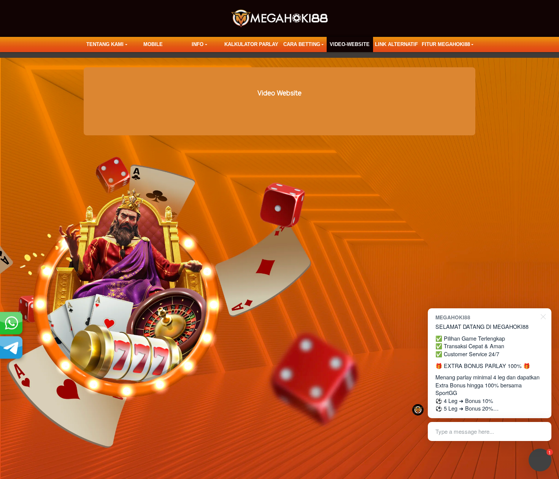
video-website (350, 44)
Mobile (153, 44)
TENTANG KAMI (105, 44)
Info (197, 44)
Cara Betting (301, 44)
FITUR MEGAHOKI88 (446, 44)
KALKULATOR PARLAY (251, 44)
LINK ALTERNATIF (396, 44)
